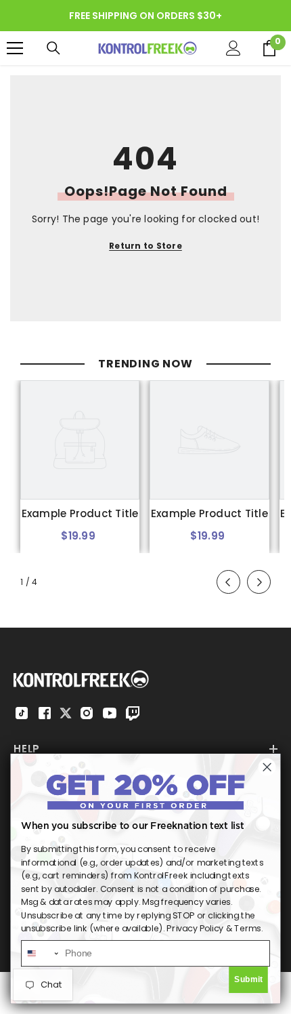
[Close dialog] (267, 767)
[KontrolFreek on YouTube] (110, 713)
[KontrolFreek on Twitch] (133, 713)
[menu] (15, 48)
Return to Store (145, 245)
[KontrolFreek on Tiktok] (22, 713)
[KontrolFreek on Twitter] (66, 712)
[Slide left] (228, 582)
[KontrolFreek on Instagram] (87, 713)
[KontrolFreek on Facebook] (45, 713)
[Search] (53, 48)
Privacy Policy (194, 928)
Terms (247, 928)
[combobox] (41, 953)
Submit (248, 979)
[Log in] (233, 48)
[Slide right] (259, 582)
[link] (79, 514)
